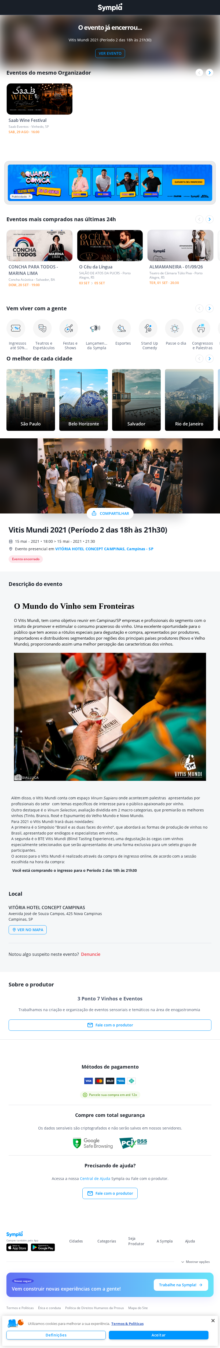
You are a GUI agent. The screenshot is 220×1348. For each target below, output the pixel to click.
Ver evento (110, 53)
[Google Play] (43, 1247)
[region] (110, 1331)
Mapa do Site (138, 1308)
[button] (15, 1323)
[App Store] (17, 1247)
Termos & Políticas (127, 1323)
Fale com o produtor (114, 1025)
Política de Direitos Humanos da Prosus (94, 1308)
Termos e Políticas (20, 1308)
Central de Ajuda (95, 1178)
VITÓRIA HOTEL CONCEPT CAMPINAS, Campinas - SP (104, 548)
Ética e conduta (49, 1308)
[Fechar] (213, 1321)
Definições (56, 1335)
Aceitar (159, 1335)
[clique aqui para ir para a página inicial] (110, 7)
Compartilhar (114, 513)
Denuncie (90, 954)
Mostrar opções (198, 1261)
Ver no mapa (30, 929)
